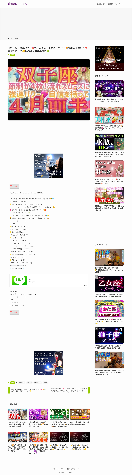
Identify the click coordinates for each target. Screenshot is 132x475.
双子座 (12, 54)
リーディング (37, 382)
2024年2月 (21, 382)
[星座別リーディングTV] (17, 4)
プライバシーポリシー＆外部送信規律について (66, 469)
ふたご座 (29, 382)
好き (15, 186)
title (30, 279)
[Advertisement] (66, 23)
